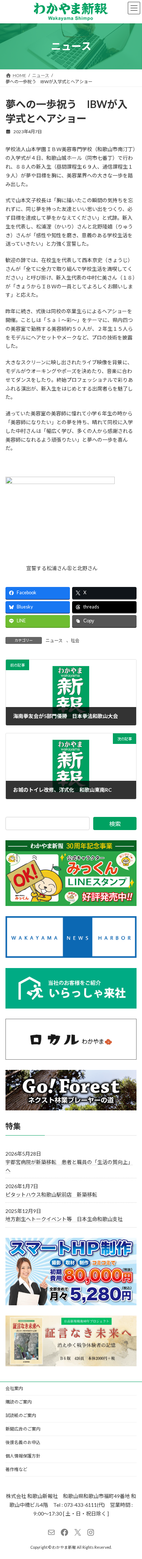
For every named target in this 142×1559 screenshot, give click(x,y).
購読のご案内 (18, 1402)
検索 (115, 823)
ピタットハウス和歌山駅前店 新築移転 (51, 1195)
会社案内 (14, 1388)
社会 (75, 640)
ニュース (54, 640)
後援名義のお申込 (22, 1442)
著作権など (16, 1469)
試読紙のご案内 (20, 1415)
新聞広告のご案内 (22, 1429)
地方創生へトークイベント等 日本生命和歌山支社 (64, 1219)
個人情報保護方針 (22, 1456)
